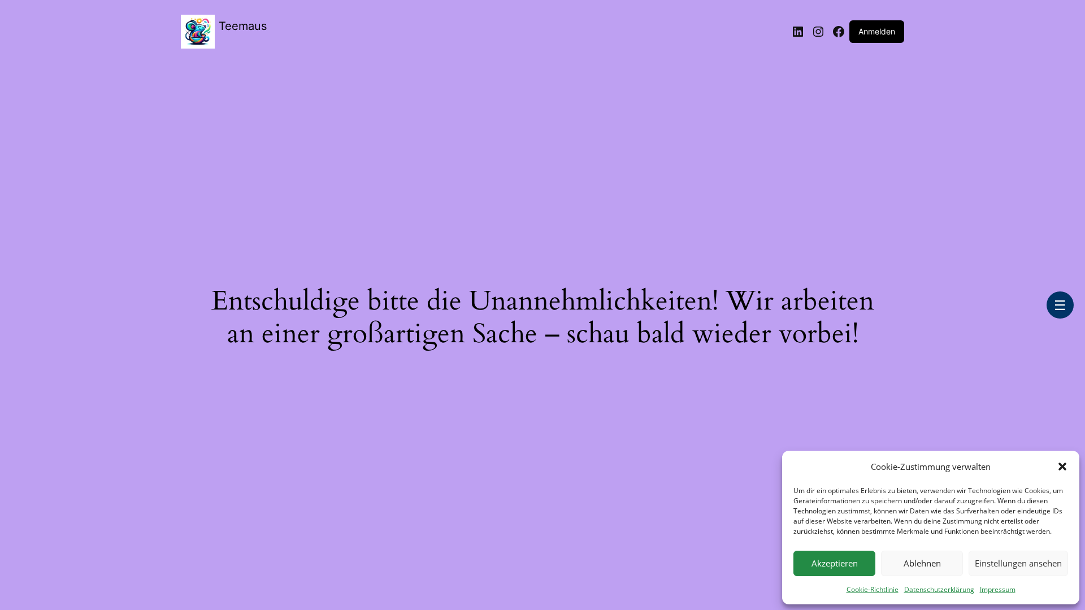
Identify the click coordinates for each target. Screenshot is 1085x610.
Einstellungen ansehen (1018, 563)
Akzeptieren (834, 563)
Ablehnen (922, 563)
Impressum (997, 589)
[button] (1062, 466)
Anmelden (876, 31)
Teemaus (243, 26)
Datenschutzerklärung (939, 589)
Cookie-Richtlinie (873, 589)
